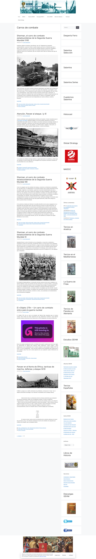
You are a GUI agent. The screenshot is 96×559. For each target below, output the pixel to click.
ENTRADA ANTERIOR (22, 120)
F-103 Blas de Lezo (68, 376)
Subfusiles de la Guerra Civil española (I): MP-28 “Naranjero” (70, 207)
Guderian (36, 168)
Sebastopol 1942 (67, 378)
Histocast (68, 16)
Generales (20, 167)
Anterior (19, 436)
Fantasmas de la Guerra (69, 374)
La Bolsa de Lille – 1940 (69, 434)
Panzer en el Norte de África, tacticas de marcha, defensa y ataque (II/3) (35, 368)
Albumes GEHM (31, 16)
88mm (21, 429)
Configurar (71, 555)
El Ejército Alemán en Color (70, 368)
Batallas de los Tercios (69, 419)
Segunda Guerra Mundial (44, 104)
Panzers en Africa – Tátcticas (70, 430)
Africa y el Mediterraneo (22, 427)
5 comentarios (21, 300)
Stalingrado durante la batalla (70, 366)
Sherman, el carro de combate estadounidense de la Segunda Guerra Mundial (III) (34, 179)
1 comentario (20, 224)
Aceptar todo (57, 555)
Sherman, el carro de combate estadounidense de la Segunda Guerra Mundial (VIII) (34, 37)
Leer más (19, 101)
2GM (19, 429)
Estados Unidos (37, 104)
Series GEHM (49, 16)
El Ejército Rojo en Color (69, 372)
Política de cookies (42, 556)
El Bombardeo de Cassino (69, 432)
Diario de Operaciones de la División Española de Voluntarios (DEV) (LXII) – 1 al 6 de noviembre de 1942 (70, 213)
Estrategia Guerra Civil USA (70, 426)
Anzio (19, 105)
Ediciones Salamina (58, 16)
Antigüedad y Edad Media (69, 477)
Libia (28, 427)
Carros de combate (24, 105)
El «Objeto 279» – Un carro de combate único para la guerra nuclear (35, 309)
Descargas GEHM (40, 16)
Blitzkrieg (20, 168)
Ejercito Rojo (28, 358)
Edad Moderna (67, 478)
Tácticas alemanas (42, 427)
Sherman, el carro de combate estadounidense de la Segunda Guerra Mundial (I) (34, 234)
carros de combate (21, 104)
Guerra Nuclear (34, 358)
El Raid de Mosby (67, 428)
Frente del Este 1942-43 (69, 370)
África (24, 429)
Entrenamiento (28, 299)
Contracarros (32, 168)
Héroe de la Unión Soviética (70, 421)
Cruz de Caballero (68, 422)
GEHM (23, 16)
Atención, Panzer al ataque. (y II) (31, 114)
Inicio (19, 16)
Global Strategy (21, 20)
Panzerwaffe (24, 167)
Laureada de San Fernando (70, 424)
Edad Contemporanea (68, 480)
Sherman (30, 105)
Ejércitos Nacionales (29, 104)
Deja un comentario (21, 106)
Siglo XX (65, 484)
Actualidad (66, 486)
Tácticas (33, 105)
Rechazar (64, 555)
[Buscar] (77, 27)
